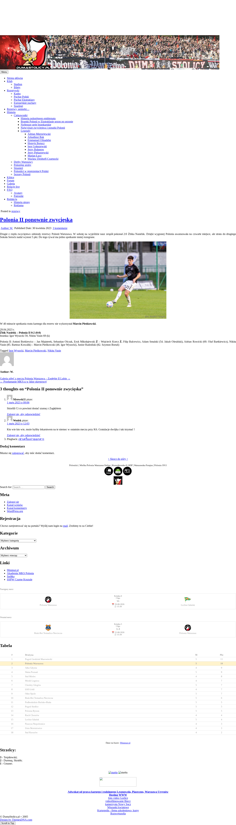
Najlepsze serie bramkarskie (36, 124)
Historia (11, 112)
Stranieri (18, 168)
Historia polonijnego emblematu (38, 118)
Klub (9, 81)
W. (7, 228)
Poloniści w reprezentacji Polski (31, 171)
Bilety (17, 87)
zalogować (18, 453)
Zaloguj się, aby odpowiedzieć (23, 414)
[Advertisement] (103, 17)
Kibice (10, 177)
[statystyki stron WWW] (113, 772)
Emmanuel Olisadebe (39, 140)
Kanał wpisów (15, 504)
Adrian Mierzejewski (39, 133)
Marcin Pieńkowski (35, 350)
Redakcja (12, 199)
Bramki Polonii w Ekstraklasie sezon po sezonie (47, 121)
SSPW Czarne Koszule (19, 579)
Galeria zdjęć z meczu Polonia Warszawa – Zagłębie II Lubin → (35, 378)
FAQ (9, 189)
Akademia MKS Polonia (20, 573)
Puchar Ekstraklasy (24, 99)
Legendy (25, 130)
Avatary (18, 192)
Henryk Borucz (36, 143)
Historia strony (22, 202)
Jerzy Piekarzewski (38, 152)
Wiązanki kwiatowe (118, 807)
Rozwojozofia (118, 813)
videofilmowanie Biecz (118, 801)
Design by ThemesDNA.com (16, 819)
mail (65, 525)
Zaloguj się (13, 501)
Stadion (18, 84)
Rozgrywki (13, 90)
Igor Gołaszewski (37, 146)
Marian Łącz (34, 155)
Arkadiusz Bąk (36, 137)
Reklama (18, 205)
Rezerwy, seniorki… (18, 109)
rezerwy (15, 211)
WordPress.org (15, 511)
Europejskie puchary (25, 102)
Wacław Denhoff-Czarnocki (43, 158)
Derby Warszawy (23, 161)
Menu (4, 72)
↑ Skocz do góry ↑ (118, 458)
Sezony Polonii (22, 174)
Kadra (17, 93)
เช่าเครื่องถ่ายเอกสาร (31, 439)
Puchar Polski (21, 96)
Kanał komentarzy (17, 508)
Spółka (11, 576)
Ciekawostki (20, 115)
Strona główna (15, 78)
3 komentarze (60, 228)
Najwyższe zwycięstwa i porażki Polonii (43, 127)
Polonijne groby (22, 165)
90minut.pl (13, 570)
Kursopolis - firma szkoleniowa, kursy (118, 810)
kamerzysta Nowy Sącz (118, 804)
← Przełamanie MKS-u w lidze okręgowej (23, 381)
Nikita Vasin (54, 350)
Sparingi (18, 106)
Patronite (18, 196)
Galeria (11, 183)
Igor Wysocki (16, 350)
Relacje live (13, 186)
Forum (10, 180)
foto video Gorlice (118, 798)
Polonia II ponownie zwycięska (36, 219)
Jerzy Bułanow (36, 149)
